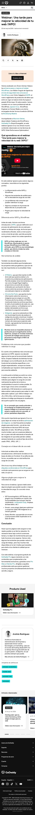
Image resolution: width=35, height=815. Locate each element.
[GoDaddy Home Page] (8, 772)
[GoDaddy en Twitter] (16, 785)
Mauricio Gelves (18, 119)
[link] (8, 60)
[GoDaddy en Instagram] (7, 785)
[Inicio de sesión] (28, 3)
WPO (14, 225)
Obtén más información (12, 726)
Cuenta (3, 761)
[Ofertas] (20, 3)
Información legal (7, 791)
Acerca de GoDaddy (7, 743)
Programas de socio (7, 757)
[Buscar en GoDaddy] (32, 7)
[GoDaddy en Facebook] (2, 785)
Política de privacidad (20, 791)
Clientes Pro (10, 564)
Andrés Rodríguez (12, 35)
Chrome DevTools (11, 294)
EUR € (29, 780)
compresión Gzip (20, 502)
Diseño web (7, 671)
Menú (3, 7)
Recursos (6, 13)
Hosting (8, 708)
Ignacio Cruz (14, 107)
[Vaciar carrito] (32, 3)
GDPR (28, 95)
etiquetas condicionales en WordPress (14, 468)
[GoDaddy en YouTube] (20, 785)
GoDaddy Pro (6, 123)
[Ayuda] (24, 3)
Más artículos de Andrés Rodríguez (16, 657)
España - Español (6, 780)
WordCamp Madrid (10, 114)
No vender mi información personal (17, 794)
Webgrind (8, 313)
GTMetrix (8, 275)
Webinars (6, 681)
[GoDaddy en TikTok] (11, 785)
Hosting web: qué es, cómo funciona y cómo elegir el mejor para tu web (13, 718)
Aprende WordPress (9, 667)
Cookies (30, 791)
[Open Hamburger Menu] (2, 3)
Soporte (3, 747)
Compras (4, 766)
